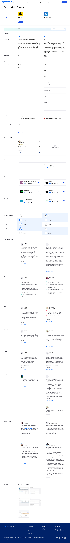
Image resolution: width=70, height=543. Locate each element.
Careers (29, 530)
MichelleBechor (26, 243)
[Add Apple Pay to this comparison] (64, 182)
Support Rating (6, 228)
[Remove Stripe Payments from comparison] (65, 12)
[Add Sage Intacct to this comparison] (38, 191)
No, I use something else (59, 29)
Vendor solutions (35, 2)
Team (29, 529)
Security (11, 537)
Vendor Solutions (58, 528)
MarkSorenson (26, 422)
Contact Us (30, 533)
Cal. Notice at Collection (32, 537)
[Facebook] (60, 538)
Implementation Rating (8, 233)
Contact (20, 22)
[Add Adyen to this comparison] (64, 200)
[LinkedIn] (65, 538)
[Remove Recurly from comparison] (40, 12)
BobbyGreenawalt (51, 307)
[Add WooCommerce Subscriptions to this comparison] (38, 182)
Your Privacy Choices (23, 537)
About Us (30, 528)
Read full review (23, 263)
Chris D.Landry (24, 141)
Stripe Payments (48, 17)
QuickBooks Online (28, 428)
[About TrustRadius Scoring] (19, 36)
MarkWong (50, 422)
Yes (52, 29)
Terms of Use (6, 537)
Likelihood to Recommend (8, 215)
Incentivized (20, 150)
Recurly (20, 17)
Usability (5, 224)
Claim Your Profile (58, 529)
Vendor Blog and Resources (59, 530)
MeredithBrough (51, 277)
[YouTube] (57, 538)
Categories (28, 2)
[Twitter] (62, 538)
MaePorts (25, 375)
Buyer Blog (43, 529)
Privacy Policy (16, 537)
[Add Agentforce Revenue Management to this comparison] (38, 201)
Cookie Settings (41, 537)
